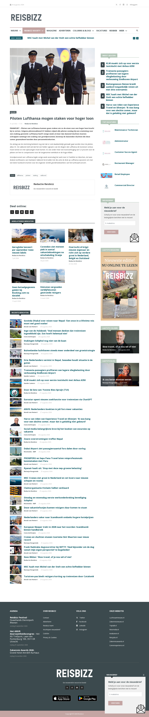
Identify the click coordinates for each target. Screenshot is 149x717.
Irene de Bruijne (30, 337)
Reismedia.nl (114, 629)
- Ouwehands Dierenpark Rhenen (22, 620)
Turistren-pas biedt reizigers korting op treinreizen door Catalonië (59, 576)
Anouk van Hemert (31, 327)
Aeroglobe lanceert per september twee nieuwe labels (23, 250)
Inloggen (133, 4)
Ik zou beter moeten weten (117, 379)
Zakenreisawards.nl (116, 641)
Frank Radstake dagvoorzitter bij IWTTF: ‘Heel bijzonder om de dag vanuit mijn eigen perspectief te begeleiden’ (59, 548)
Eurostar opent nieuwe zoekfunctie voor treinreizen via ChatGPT (58, 399)
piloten (28, 175)
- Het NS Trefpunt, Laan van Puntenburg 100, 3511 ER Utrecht (25, 636)
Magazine (52, 30)
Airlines (13, 112)
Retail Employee (122, 174)
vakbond (43, 175)
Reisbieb (113, 30)
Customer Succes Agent (126, 152)
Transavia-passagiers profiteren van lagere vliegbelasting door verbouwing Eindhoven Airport (122, 75)
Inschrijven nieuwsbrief (51, 629)
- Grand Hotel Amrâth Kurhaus (24, 651)
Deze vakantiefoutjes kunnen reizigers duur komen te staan (55, 507)
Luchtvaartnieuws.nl (116, 618)
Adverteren (65, 30)
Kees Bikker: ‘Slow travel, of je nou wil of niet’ (48, 557)
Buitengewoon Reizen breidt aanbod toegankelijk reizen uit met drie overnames (122, 87)
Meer (121, 30)
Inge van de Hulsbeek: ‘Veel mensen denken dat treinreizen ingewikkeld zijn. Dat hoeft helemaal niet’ (55, 332)
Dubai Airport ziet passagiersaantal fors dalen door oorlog (55, 448)
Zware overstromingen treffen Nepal (43, 438)
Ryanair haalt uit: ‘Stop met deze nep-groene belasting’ (53, 468)
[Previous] (134, 38)
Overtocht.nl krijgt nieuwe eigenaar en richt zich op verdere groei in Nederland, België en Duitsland (79, 253)
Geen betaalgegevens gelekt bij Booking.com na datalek (23, 291)
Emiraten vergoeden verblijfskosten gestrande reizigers (51, 290)
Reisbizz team (48, 625)
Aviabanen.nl (114, 633)
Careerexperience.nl (116, 645)
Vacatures (101, 30)
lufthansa (20, 175)
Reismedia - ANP (30, 452)
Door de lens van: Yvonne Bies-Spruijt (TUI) (46, 389)
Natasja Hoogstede (31, 344)
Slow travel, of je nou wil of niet (119, 346)
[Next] (137, 38)
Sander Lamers (29, 376)
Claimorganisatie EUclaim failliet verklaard (46, 488)
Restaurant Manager (124, 163)
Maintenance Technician (126, 130)
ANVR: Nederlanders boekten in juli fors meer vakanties (53, 409)
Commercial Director (124, 185)
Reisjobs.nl (113, 637)
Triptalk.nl (113, 625)
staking (35, 175)
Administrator (121, 141)
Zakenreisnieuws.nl (116, 622)
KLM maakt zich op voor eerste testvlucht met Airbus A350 (55, 380)
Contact (46, 618)
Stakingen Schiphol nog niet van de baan (45, 340)
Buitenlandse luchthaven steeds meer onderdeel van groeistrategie (59, 350)
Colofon (46, 633)
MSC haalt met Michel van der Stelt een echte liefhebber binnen (60, 37)
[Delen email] (27, 212)
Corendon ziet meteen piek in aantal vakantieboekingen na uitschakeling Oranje (52, 250)
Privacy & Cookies (50, 637)
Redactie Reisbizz (31, 124)
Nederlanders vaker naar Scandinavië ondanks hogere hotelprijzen (58, 517)
